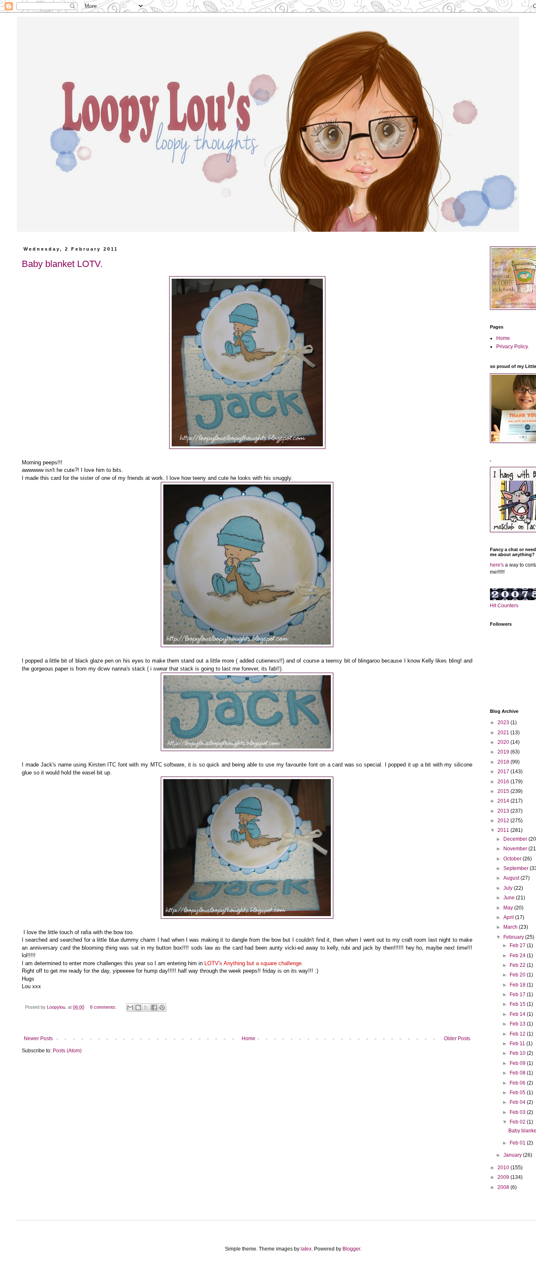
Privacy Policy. (512, 347)
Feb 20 (518, 975)
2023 (503, 722)
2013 (503, 811)
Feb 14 (518, 1014)
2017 (503, 771)
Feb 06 (518, 1083)
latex (306, 1249)
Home (248, 1038)
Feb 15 (518, 1004)
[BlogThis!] (138, 1007)
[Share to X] (146, 1007)
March (511, 927)
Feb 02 (518, 1122)
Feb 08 (518, 1073)
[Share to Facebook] (154, 1007)
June (509, 898)
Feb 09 (518, 1063)
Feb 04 (518, 1102)
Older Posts (457, 1038)
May (508, 908)
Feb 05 (518, 1092)
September (516, 868)
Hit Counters (504, 606)
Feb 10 (518, 1053)
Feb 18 (518, 985)
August (512, 878)
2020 (503, 742)
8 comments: (104, 1007)
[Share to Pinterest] (162, 1007)
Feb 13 (518, 1024)
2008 (503, 1187)
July (508, 888)
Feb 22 (518, 965)
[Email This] (130, 1007)
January (513, 1155)
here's (497, 565)
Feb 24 (518, 955)
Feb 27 (518, 945)
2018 (503, 762)
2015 (503, 791)
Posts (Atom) (67, 1051)
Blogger (351, 1249)
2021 (503, 733)
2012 (503, 821)
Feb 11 (518, 1043)
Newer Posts (38, 1038)
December (515, 839)
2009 (503, 1177)
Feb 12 (518, 1034)
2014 (503, 801)
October (513, 859)
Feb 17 (518, 994)
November (515, 849)
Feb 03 (518, 1112)
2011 (503, 830)
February (514, 937)
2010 (503, 1168)
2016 (503, 782)
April (509, 917)
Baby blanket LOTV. (62, 264)
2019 (503, 752)
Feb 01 (518, 1143)
